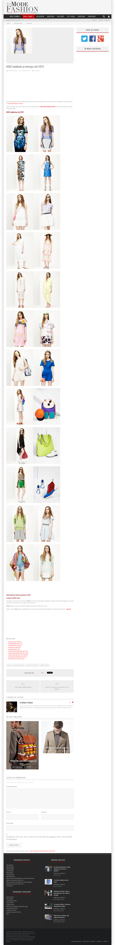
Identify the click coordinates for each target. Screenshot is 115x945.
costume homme (11, 910)
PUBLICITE (107, 20)
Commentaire (11, 786)
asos (8, 665)
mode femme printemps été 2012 (18, 651)
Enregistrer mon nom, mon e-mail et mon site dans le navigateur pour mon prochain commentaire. (39, 838)
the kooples (9, 899)
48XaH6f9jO (9, 865)
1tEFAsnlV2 (9, 886)
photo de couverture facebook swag (16, 906)
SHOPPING (81, 16)
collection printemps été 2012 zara (18, 653)
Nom (8, 812)
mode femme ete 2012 (15, 645)
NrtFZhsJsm (9, 873)
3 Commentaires (68, 751)
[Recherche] (104, 16)
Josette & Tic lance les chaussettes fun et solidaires (57, 688)
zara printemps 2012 (14, 649)
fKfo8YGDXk (9, 869)
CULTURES (60, 16)
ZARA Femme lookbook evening (23, 687)
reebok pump (10, 904)
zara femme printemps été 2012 (17, 657)
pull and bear (10, 897)
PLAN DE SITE (85, 941)
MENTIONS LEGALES (76, 941)
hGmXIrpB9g (10, 867)
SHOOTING (50, 16)
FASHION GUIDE (18, 23)
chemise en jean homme (13, 912)
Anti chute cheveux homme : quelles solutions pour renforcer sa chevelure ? (62, 869)
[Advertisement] (40, 86)
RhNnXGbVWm (10, 876)
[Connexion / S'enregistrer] (109, 16)
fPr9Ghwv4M (10, 874)
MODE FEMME (27, 16)
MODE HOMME (14, 16)
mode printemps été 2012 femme (18, 655)
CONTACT (100, 20)
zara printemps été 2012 (15, 644)
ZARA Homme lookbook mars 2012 (57, 747)
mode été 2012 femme (15, 642)
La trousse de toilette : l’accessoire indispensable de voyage (62, 905)
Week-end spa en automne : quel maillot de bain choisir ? (41, 20)
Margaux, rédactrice (60, 873)
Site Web (9, 823)
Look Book (29, 23)
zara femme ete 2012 (14, 647)
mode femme (45, 665)
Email (43, 812)
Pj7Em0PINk (10, 871)
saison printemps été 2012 (15, 103)
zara (7, 914)
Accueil (8, 23)
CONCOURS (92, 16)
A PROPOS (94, 20)
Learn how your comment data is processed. (42, 851)
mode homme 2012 (12, 908)
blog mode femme (18, 665)
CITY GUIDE (71, 16)
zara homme (10, 902)
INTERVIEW (40, 16)
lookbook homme (11, 901)
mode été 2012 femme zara (16, 659)
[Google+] (73, 702)
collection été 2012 (32, 665)
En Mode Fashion (13, 70)
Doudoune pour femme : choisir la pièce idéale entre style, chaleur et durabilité (62, 893)
